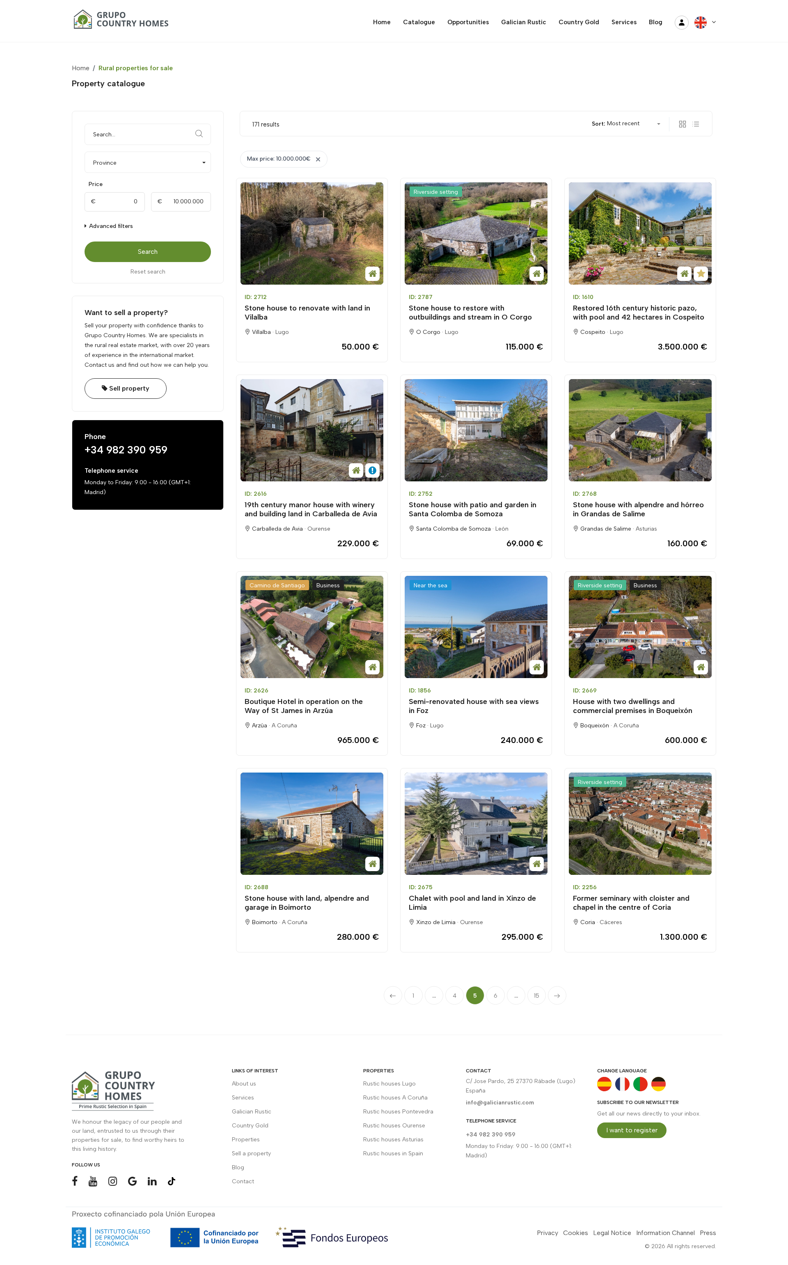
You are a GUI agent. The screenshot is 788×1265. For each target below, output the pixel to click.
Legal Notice (612, 1233)
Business (328, 585)
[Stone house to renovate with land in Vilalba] (312, 233)
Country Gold (250, 1125)
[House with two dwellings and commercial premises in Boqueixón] (640, 627)
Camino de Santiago (277, 585)
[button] (148, 162)
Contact (243, 1181)
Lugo (282, 332)
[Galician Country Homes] (119, 22)
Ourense (318, 528)
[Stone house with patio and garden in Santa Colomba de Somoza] (476, 430)
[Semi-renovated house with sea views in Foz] (476, 627)
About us (244, 1083)
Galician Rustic (251, 1111)
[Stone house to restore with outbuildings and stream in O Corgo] (476, 233)
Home (80, 68)
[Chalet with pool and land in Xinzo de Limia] (476, 824)
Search (148, 251)
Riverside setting (436, 192)
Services (243, 1097)
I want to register (631, 1130)
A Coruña (284, 725)
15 (536, 995)
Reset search (148, 271)
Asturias (646, 528)
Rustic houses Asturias (393, 1139)
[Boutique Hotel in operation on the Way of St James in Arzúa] (312, 627)
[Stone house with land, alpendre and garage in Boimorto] (312, 824)
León (502, 528)
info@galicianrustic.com (500, 1102)
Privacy (547, 1233)
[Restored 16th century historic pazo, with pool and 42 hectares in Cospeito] (640, 233)
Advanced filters (110, 226)
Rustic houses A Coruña (395, 1097)
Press (708, 1233)
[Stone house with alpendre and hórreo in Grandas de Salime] (640, 430)
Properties (246, 1139)
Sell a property (251, 1153)
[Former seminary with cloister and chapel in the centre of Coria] (640, 824)
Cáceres (611, 922)
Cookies (575, 1233)
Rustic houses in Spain (393, 1153)
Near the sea (430, 585)
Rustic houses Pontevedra (398, 1111)
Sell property (128, 388)
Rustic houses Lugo (389, 1083)
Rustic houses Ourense (394, 1125)
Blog (238, 1167)
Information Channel (665, 1233)
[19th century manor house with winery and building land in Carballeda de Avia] (312, 430)
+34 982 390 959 (126, 450)
